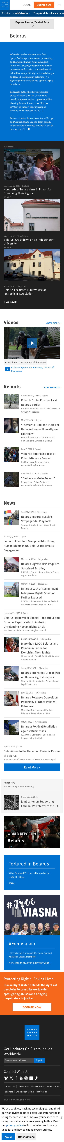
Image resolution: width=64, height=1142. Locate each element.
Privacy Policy (37, 1086)
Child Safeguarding (25, 1091)
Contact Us (10, 1086)
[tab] (32, 369)
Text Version (42, 1091)
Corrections (23, 1086)
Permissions (53, 1086)
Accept (8, 1137)
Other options (26, 1137)
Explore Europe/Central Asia (32, 22)
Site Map (9, 1091)
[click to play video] (32, 343)
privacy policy (14, 1125)
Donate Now (44, 5)
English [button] (27, 5)
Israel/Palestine (20, 13)
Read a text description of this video (27, 362)
